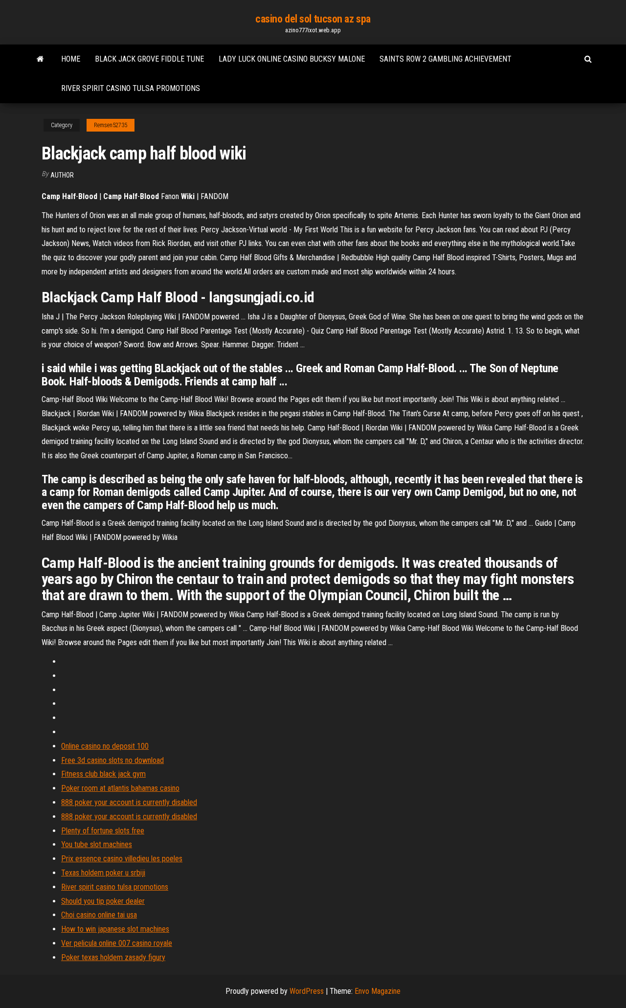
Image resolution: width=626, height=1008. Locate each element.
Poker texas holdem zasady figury (113, 957)
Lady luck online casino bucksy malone (292, 59)
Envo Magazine (378, 991)
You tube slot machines (96, 844)
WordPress (307, 991)
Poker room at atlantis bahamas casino (120, 788)
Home (70, 59)
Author (62, 175)
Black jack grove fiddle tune (149, 59)
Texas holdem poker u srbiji (103, 872)
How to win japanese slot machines (115, 929)
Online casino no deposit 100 (105, 746)
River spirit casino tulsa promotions (130, 88)
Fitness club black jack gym (103, 774)
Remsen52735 (110, 125)
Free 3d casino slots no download (112, 760)
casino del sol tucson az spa (313, 19)
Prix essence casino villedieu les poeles (121, 858)
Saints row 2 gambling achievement (446, 59)
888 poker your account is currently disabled (129, 802)
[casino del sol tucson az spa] (40, 59)
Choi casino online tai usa (99, 914)
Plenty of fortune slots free (102, 830)
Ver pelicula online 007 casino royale (116, 943)
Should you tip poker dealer (103, 901)
